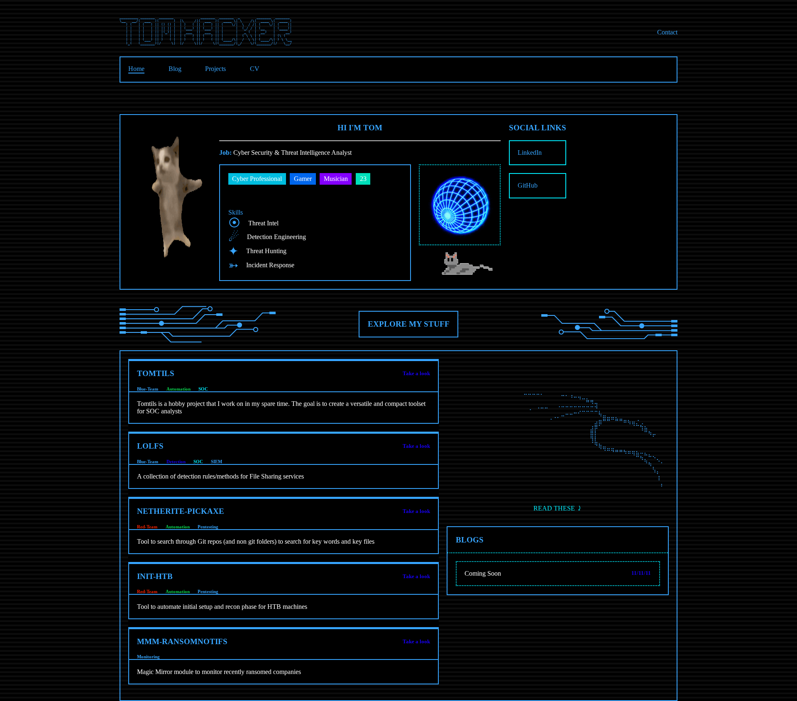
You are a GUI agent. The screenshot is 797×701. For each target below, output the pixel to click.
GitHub (528, 185)
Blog (175, 68)
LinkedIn (530, 152)
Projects (215, 68)
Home (136, 68)
